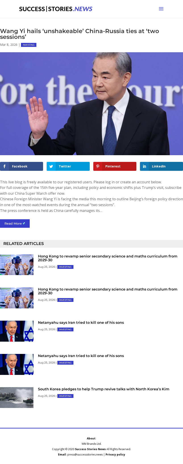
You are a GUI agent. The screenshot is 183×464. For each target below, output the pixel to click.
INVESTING (29, 44)
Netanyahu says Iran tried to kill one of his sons (81, 322)
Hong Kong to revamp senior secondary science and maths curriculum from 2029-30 (107, 258)
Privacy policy (115, 454)
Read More (13, 224)
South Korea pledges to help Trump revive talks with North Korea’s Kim (103, 389)
